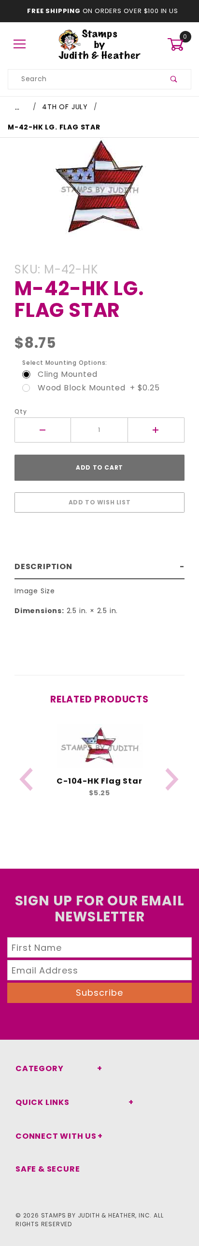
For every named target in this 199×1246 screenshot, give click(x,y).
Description (43, 566)
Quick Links (42, 1102)
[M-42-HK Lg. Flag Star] (100, 192)
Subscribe (99, 993)
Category (39, 1068)
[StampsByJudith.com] (99, 44)
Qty (20, 411)
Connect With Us (56, 1136)
